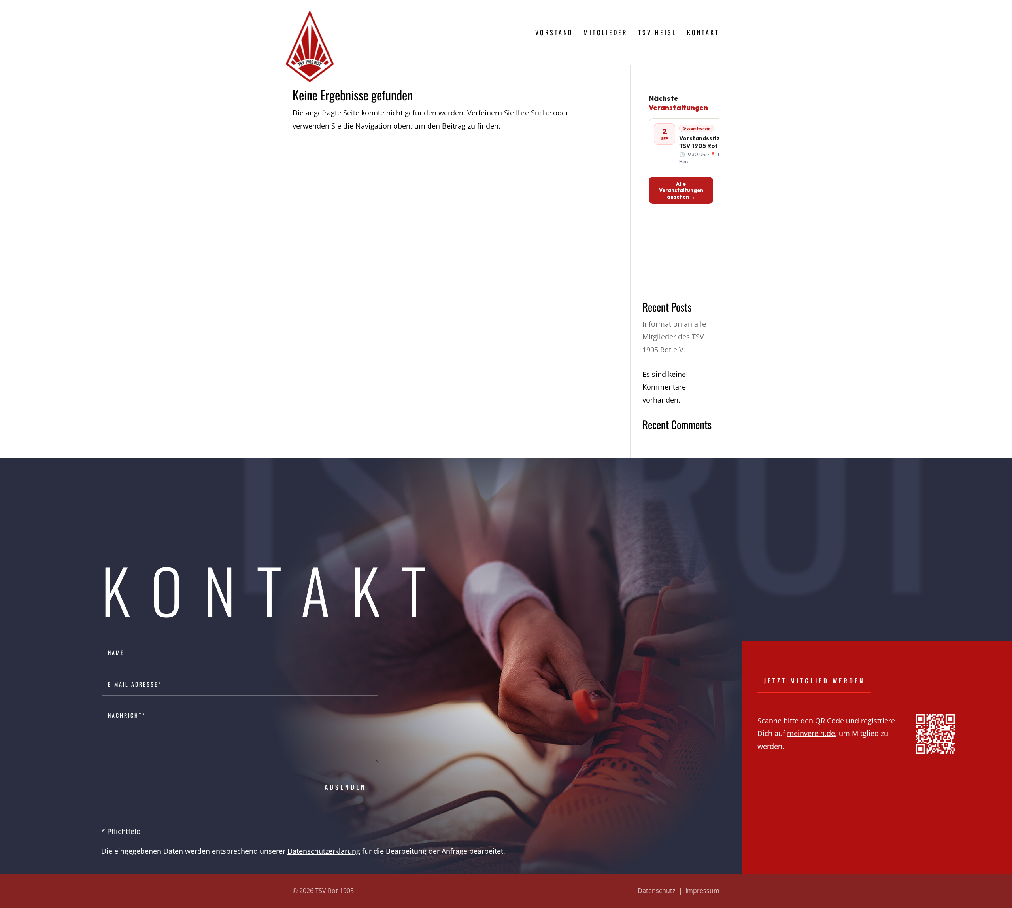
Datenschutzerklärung (323, 851)
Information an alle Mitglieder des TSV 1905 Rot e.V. (674, 336)
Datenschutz (657, 890)
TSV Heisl (657, 33)
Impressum (702, 890)
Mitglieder (605, 33)
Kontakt (703, 33)
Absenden (345, 787)
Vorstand (554, 33)
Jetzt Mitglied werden (814, 680)
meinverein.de (811, 733)
